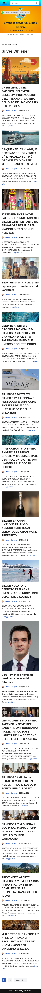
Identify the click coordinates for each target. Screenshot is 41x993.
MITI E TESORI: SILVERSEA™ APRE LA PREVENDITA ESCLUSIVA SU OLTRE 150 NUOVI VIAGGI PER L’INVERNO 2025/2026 (20, 941)
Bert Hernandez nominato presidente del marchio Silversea (18, 678)
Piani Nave (30, 35)
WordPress (28, 991)
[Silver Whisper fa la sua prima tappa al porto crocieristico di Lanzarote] (20, 268)
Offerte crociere (18, 35)
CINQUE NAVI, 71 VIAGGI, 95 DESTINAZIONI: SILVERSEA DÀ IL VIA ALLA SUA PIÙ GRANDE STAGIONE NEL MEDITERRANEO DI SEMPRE (20, 157)
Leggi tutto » (10, 126)
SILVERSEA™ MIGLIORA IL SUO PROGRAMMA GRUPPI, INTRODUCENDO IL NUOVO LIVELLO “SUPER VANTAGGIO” (19, 831)
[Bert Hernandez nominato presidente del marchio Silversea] (20, 646)
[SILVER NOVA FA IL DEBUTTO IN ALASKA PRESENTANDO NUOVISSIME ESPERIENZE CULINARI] (20, 571)
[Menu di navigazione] (4, 3)
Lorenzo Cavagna (11, 110)
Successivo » (21, 980)
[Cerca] (36, 3)
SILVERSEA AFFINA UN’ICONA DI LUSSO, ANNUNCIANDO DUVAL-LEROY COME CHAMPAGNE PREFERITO (19, 528)
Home (9, 35)
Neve (11, 991)
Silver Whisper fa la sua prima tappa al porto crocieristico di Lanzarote (20, 286)
